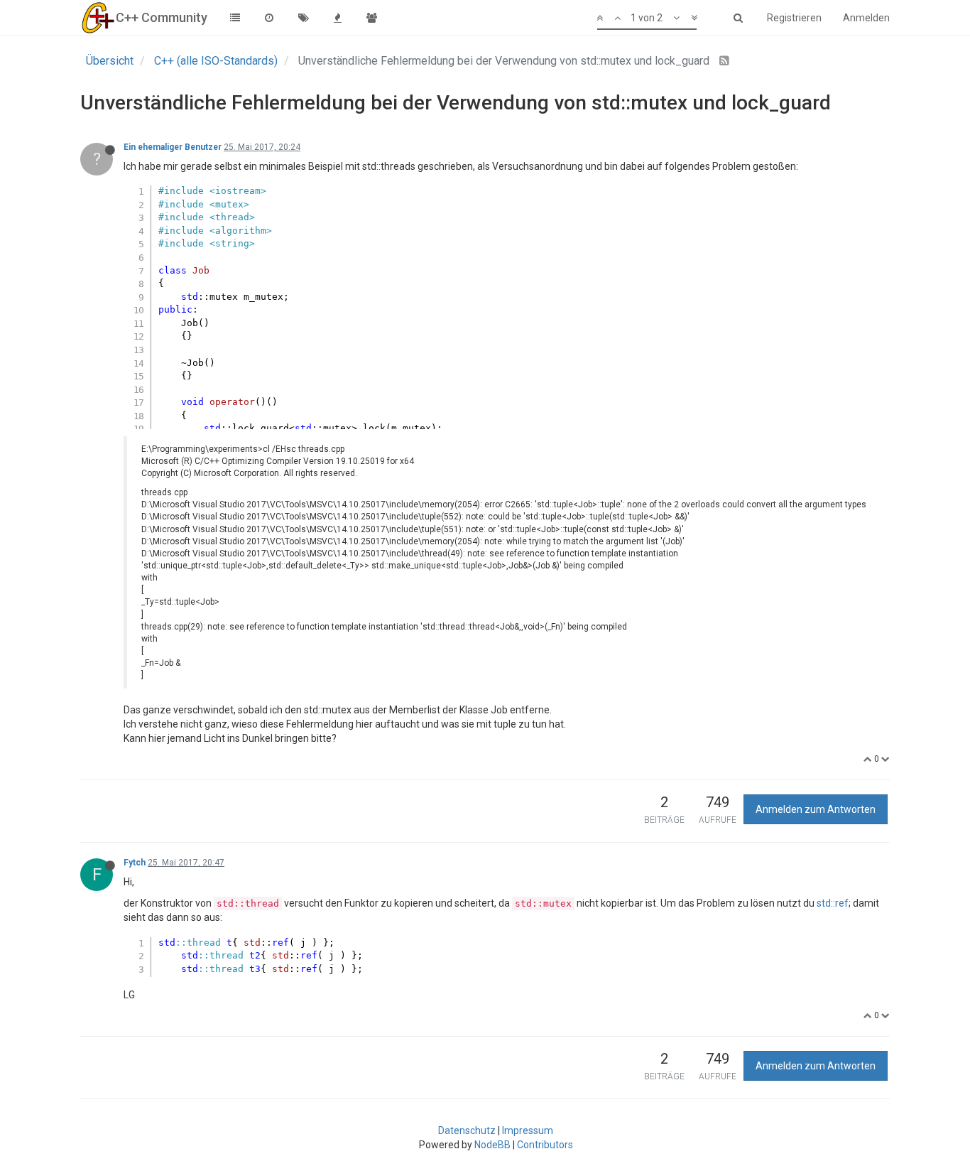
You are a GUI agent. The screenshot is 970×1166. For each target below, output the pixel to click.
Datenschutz (467, 1130)
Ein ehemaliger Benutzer (173, 147)
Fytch (135, 863)
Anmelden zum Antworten (816, 809)
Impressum (527, 1130)
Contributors (545, 1144)
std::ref (833, 903)
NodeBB (492, 1144)
